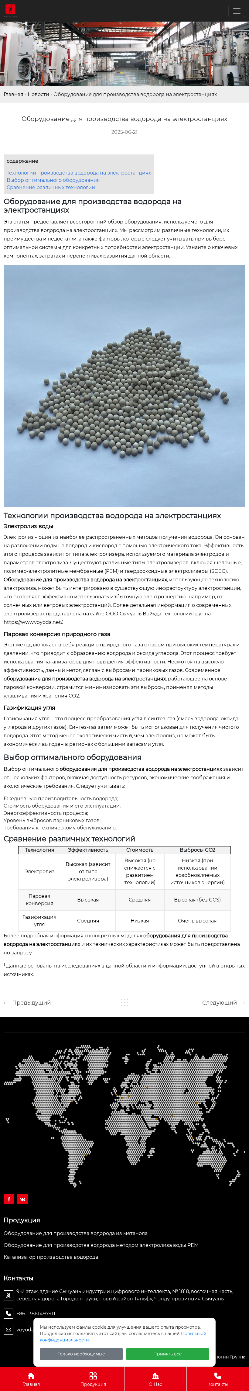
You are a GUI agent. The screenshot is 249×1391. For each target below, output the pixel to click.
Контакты (217, 1384)
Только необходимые (81, 1354)
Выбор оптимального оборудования (53, 180)
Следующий (219, 1002)
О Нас (155, 1384)
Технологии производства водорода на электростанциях (79, 173)
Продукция (93, 1384)
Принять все (167, 1354)
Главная (13, 94)
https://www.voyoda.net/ (33, 622)
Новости (38, 94)
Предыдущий (31, 1002)
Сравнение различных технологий (51, 187)
